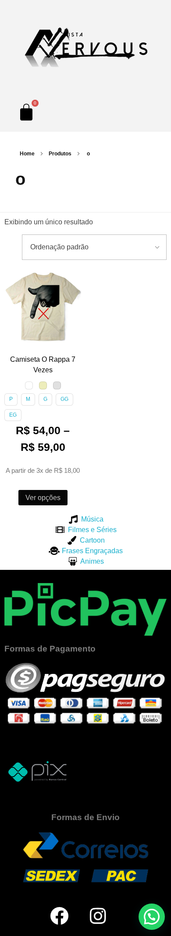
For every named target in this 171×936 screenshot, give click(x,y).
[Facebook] (59, 915)
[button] (13, 277)
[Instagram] (98, 915)
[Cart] (26, 112)
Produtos (60, 154)
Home (27, 154)
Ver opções (43, 497)
